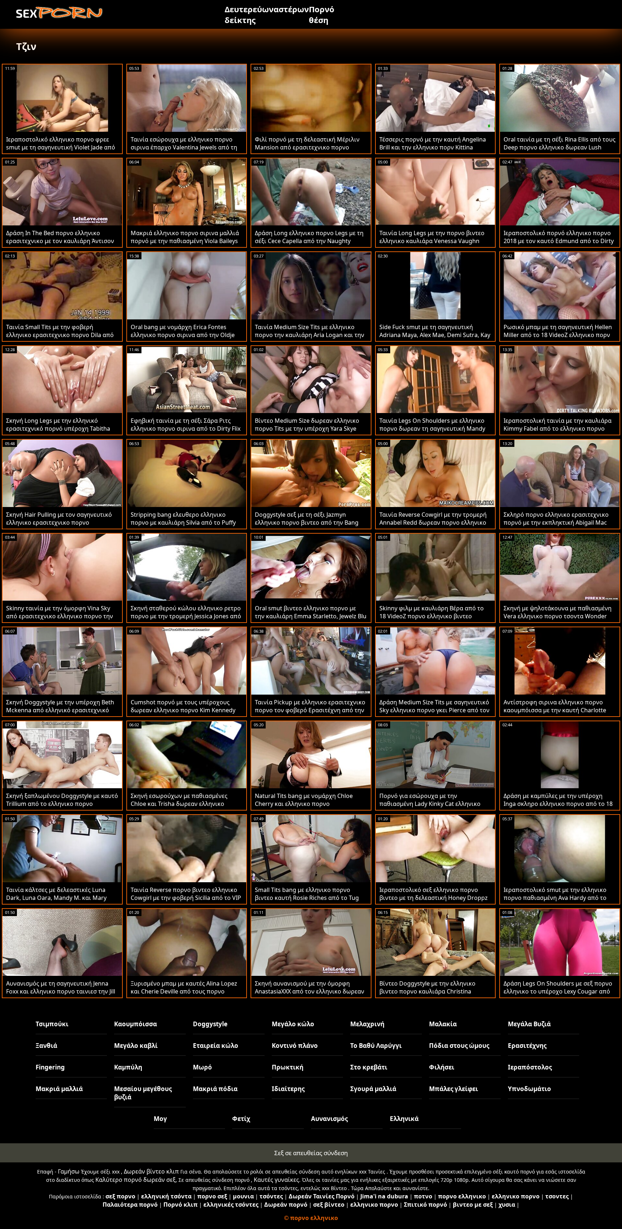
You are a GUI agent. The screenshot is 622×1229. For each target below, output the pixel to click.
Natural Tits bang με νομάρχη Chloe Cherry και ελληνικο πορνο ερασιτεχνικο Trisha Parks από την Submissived (304, 808)
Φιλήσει (441, 1067)
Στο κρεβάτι (368, 1067)
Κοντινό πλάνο (295, 1045)
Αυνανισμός (329, 1118)
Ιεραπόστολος (530, 1067)
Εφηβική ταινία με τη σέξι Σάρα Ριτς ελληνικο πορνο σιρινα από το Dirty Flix (185, 424)
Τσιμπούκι (52, 1024)
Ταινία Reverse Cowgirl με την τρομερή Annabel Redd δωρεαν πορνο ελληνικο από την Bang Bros (433, 522)
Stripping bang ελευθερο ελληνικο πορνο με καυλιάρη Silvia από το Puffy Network (183, 522)
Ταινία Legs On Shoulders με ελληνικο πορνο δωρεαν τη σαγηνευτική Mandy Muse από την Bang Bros (432, 428)
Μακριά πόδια (215, 1089)
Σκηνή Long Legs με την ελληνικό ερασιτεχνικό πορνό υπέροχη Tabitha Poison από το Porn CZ (58, 428)
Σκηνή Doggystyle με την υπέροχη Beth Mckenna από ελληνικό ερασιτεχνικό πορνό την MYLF (60, 710)
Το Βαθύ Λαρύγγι (376, 1045)
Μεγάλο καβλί (136, 1045)
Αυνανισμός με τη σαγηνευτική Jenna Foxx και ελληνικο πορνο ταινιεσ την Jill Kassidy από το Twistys (60, 991)
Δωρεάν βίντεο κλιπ (151, 1171)
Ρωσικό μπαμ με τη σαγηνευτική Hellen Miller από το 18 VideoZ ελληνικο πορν (558, 331)
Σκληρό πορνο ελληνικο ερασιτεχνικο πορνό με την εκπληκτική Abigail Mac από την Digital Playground (556, 522)
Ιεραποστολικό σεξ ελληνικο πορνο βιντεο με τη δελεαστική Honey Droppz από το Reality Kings (433, 898)
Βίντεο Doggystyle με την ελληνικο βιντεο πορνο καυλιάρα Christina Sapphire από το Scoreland (427, 991)
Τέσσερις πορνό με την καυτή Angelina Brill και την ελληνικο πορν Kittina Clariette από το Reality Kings (432, 147)
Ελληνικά (404, 1118)
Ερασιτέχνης (527, 1045)
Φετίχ (241, 1118)
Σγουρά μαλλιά (373, 1089)
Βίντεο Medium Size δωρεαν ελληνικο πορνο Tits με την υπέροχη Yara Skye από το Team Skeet (307, 428)
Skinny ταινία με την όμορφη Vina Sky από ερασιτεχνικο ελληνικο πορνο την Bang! (59, 616)
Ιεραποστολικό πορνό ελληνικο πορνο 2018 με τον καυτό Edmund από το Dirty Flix (559, 241)
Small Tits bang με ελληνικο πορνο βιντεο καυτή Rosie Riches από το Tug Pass (307, 898)
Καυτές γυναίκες (276, 1180)
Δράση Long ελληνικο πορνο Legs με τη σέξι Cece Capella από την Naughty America (309, 241)
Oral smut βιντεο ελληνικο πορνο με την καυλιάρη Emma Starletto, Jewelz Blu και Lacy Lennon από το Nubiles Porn (310, 616)
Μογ (160, 1118)
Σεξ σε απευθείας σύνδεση (311, 1153)
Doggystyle (210, 1024)
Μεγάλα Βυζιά (529, 1024)
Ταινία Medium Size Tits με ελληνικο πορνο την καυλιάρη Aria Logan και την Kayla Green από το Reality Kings (309, 335)
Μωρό (202, 1067)
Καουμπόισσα (135, 1024)
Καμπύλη (128, 1067)
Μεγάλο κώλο (293, 1024)
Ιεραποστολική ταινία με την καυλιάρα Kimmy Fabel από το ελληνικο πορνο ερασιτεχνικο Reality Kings (558, 428)
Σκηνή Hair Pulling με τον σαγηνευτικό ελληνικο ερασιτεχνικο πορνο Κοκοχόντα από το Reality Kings (59, 522)
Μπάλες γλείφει (453, 1089)
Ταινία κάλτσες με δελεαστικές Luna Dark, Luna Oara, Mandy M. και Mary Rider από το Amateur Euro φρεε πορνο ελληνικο (60, 902)
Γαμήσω (69, 1171)
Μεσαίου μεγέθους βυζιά (143, 1093)
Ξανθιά (46, 1045)
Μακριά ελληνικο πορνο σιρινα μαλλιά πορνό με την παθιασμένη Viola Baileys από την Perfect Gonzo (185, 241)
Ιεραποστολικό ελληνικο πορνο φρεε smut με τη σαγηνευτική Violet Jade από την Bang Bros (60, 147)
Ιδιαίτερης (288, 1089)
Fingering (50, 1067)
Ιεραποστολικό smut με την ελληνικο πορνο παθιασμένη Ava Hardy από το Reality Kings (555, 898)
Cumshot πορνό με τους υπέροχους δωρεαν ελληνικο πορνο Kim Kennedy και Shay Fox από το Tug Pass (183, 710)
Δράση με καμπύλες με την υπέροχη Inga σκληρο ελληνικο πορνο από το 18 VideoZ (558, 804)
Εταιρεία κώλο (215, 1045)
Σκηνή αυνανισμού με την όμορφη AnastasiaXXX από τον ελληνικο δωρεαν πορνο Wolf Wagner (309, 991)
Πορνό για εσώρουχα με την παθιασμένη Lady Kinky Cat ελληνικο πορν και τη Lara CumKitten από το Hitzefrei (430, 808)
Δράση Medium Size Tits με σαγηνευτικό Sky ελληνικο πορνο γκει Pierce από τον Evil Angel (434, 710)
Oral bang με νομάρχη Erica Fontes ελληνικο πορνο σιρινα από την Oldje (183, 331)
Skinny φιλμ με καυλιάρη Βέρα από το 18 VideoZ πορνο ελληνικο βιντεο (431, 612)
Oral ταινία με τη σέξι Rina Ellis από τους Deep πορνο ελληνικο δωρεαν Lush (560, 143)
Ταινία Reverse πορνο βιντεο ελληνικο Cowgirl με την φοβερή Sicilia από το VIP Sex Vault (186, 898)
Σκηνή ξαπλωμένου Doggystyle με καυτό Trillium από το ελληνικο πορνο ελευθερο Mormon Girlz (62, 804)
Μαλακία (443, 1024)
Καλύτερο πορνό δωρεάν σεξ (135, 1180)
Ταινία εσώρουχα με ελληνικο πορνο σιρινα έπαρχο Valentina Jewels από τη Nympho (184, 147)
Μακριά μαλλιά (59, 1089)
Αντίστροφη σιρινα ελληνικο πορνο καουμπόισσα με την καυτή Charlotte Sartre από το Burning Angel (555, 710)
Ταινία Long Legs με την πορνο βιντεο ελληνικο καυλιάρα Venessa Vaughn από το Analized (431, 241)
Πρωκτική (287, 1067)
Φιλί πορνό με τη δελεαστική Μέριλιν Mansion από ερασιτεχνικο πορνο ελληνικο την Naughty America (307, 147)
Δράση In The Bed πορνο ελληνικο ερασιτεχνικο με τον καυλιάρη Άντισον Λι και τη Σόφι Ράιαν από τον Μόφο (60, 241)
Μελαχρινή (367, 1024)
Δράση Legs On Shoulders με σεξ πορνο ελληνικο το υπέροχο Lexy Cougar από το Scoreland (558, 991)
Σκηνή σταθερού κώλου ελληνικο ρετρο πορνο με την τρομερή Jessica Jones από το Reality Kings (186, 616)
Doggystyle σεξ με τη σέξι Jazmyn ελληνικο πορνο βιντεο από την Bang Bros (307, 522)
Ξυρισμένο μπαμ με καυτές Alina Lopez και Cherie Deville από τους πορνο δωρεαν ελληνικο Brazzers (184, 991)
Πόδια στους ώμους (459, 1045)
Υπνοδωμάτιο (529, 1089)
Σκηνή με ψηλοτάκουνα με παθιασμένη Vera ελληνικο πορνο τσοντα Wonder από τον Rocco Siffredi (558, 616)
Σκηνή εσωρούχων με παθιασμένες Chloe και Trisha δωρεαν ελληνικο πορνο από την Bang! (179, 804)
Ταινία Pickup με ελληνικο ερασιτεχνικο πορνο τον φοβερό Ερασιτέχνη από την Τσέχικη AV (310, 710)
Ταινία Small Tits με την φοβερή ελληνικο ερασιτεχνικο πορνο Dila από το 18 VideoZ (60, 335)
